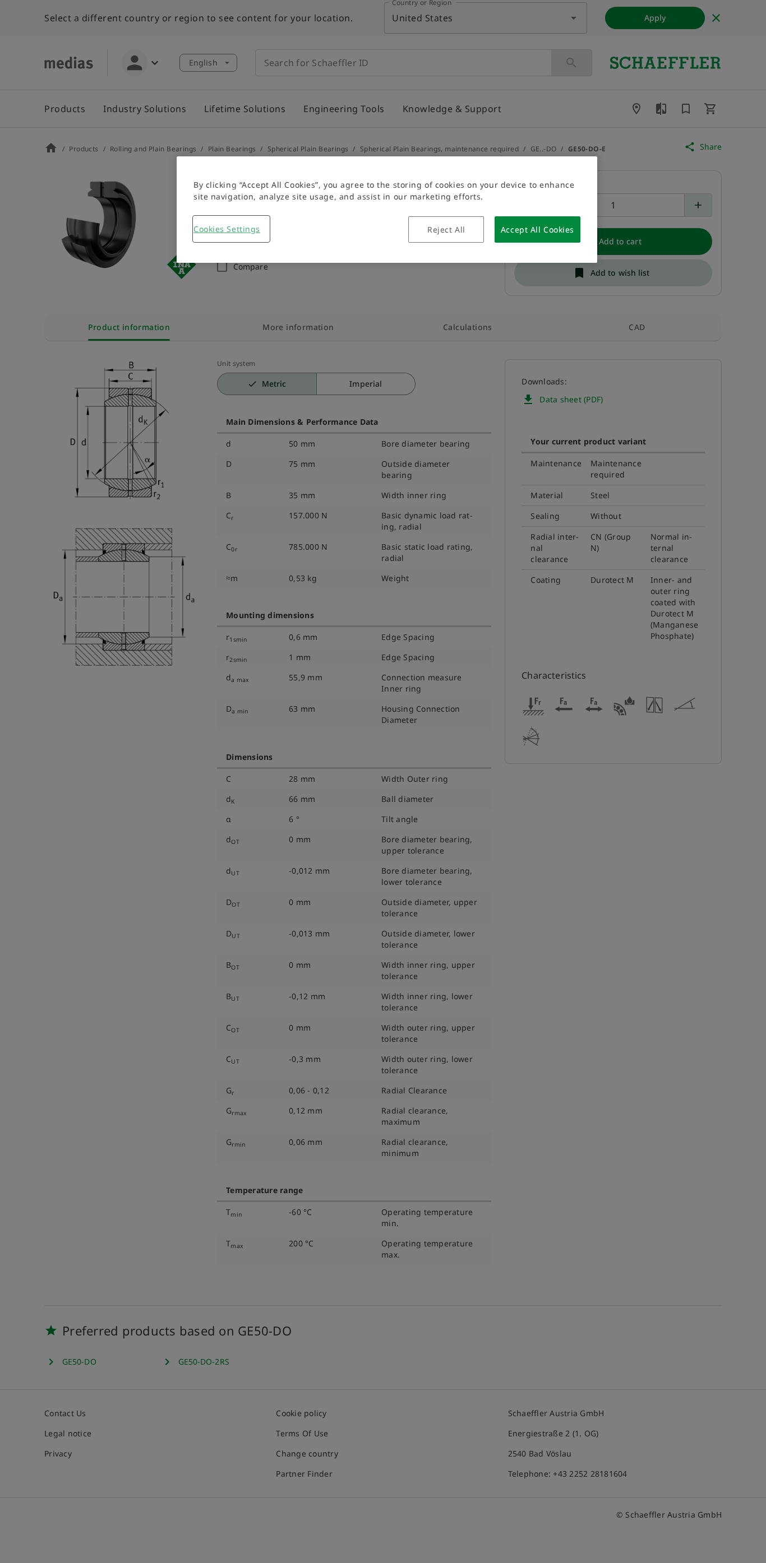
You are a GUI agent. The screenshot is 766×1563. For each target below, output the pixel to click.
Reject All (446, 229)
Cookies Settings (226, 229)
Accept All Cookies (537, 229)
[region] (387, 209)
